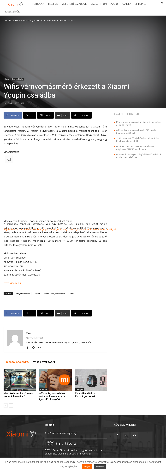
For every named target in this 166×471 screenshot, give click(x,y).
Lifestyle (140, 3)
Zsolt (10, 103)
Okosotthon (98, 3)
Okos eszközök (17, 79)
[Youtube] (40, 348)
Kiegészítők (12, 11)
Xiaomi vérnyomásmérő (54, 293)
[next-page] (11, 405)
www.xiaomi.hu (12, 283)
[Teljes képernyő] (5, 255)
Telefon (53, 3)
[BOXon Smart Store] (61, 446)
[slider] (55, 250)
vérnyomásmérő (22, 293)
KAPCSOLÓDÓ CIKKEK (17, 362)
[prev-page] (6, 405)
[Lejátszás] (5, 234)
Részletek (100, 466)
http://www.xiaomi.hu (35, 338)
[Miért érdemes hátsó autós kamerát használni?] (20, 380)
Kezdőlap (38, 3)
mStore (52, 433)
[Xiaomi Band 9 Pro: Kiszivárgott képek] (91, 380)
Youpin (71, 293)
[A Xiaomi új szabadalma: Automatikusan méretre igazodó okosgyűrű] (55, 380)
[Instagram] (34, 348)
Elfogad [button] (87, 466)
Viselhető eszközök (74, 3)
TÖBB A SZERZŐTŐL (44, 362)
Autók (7, 389)
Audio (114, 3)
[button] (162, 4)
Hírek (17, 20)
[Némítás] (5, 251)
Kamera (126, 3)
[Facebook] (28, 348)
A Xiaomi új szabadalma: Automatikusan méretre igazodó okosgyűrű (52, 396)
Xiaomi (37, 293)
